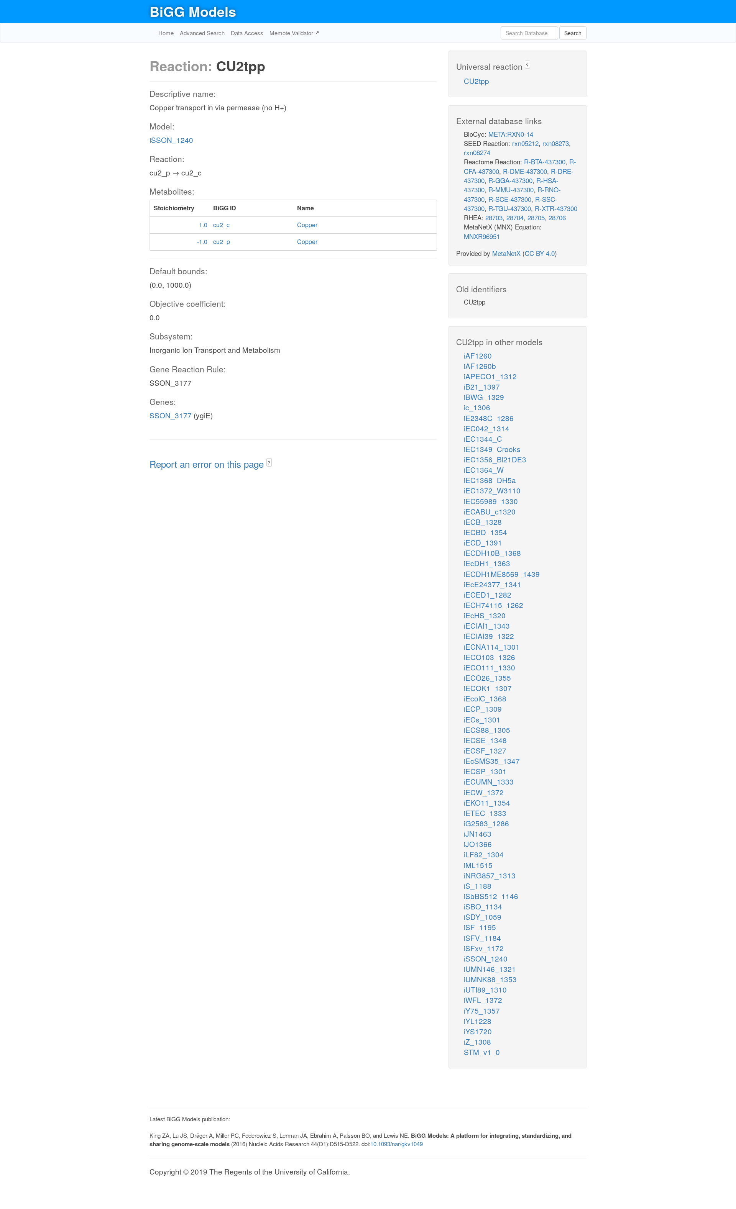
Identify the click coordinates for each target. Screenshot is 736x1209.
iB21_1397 (482, 386)
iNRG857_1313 (490, 875)
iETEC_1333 (485, 813)
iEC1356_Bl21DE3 (495, 459)
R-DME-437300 (525, 171)
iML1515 (478, 865)
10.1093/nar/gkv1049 (396, 1144)
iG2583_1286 (486, 823)
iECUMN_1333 (489, 781)
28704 (515, 217)
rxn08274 (477, 152)
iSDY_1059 (482, 916)
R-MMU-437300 (511, 189)
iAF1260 (478, 355)
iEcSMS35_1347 (492, 760)
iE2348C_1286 (489, 418)
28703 (494, 217)
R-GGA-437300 (510, 180)
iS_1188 (477, 885)
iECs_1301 (482, 719)
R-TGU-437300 (509, 208)
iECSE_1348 (485, 740)
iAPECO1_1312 (490, 376)
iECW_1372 (484, 792)
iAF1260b (480, 365)
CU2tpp (476, 80)
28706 (557, 217)
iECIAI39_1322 (489, 636)
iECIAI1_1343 (487, 625)
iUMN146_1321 (490, 968)
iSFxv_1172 (484, 948)
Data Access (247, 33)
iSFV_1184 (482, 937)
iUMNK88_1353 (490, 979)
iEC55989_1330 (491, 501)
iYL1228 (477, 1021)
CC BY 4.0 (540, 253)
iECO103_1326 (489, 657)
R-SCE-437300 (509, 199)
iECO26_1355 (487, 677)
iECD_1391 (483, 542)
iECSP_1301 (485, 771)
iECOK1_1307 (488, 688)
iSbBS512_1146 (491, 896)
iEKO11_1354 (487, 802)
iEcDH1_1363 (487, 563)
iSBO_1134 (483, 906)
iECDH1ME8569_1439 (502, 573)
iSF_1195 (480, 927)
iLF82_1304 (484, 854)
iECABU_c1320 (490, 511)
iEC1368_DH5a (490, 480)
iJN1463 (477, 833)
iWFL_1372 (483, 999)
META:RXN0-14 (510, 134)
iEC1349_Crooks (492, 449)
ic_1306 (477, 407)
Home (166, 33)
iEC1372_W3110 (492, 490)
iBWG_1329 (484, 397)
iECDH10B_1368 (492, 552)
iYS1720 (478, 1031)
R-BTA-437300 (544, 161)
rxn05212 (525, 143)
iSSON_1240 (171, 139)
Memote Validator (292, 33)
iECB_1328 (483, 521)
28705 (536, 217)
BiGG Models (193, 11)
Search (573, 33)
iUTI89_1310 (485, 989)
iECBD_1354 (485, 532)
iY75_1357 (482, 1010)
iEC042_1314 (486, 428)
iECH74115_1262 (493, 605)
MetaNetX (506, 253)
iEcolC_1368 (485, 698)
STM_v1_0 (482, 1052)
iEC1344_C (483, 438)
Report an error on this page (208, 463)
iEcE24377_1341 (492, 584)
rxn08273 (555, 143)
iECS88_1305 (487, 729)
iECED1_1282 (487, 594)
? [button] (269, 462)
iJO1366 (478, 844)
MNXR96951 (482, 236)
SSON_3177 (171, 415)
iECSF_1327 (485, 750)
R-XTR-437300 (556, 208)
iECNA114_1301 (492, 646)
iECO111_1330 (489, 667)
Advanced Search (202, 33)
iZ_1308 (477, 1041)
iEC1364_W (484, 469)
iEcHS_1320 (485, 615)
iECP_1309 (483, 708)
